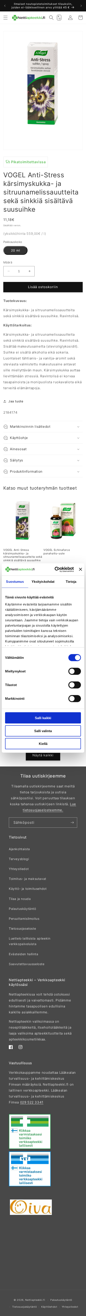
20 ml (15, 250)
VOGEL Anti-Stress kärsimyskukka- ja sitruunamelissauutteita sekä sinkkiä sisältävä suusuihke (22, 555)
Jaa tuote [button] (15, 401)
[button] (5, 17)
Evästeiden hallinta (23, 954)
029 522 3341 (31, 1102)
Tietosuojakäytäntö (24, 1306)
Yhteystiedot (19, 869)
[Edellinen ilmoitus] (5, 6)
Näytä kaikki (43, 755)
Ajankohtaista (19, 849)
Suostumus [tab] (15, 581)
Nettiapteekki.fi (35, 1299)
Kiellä (43, 744)
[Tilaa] (72, 822)
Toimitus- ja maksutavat (27, 879)
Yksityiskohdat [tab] (43, 581)
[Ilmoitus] (81, 6)
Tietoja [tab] (71, 581)
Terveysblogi (19, 859)
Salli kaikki (43, 718)
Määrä (7, 262)
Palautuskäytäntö (22, 909)
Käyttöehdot (49, 1306)
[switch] (74, 671)
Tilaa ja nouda (20, 899)
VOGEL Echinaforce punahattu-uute (56, 551)
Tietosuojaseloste (22, 928)
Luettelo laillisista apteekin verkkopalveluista (29, 941)
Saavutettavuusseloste (27, 964)
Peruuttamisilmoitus (24, 918)
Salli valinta (43, 731)
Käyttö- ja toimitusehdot (28, 888)
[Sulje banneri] (80, 569)
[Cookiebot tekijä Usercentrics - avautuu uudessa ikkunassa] (55, 569)
